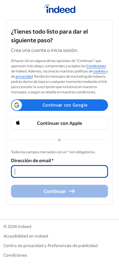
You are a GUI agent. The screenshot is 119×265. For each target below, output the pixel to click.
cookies (99, 71)
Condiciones (96, 66)
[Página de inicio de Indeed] (59, 10)
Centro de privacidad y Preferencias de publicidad (50, 245)
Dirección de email (32, 160)
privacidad (24, 76)
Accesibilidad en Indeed (25, 236)
